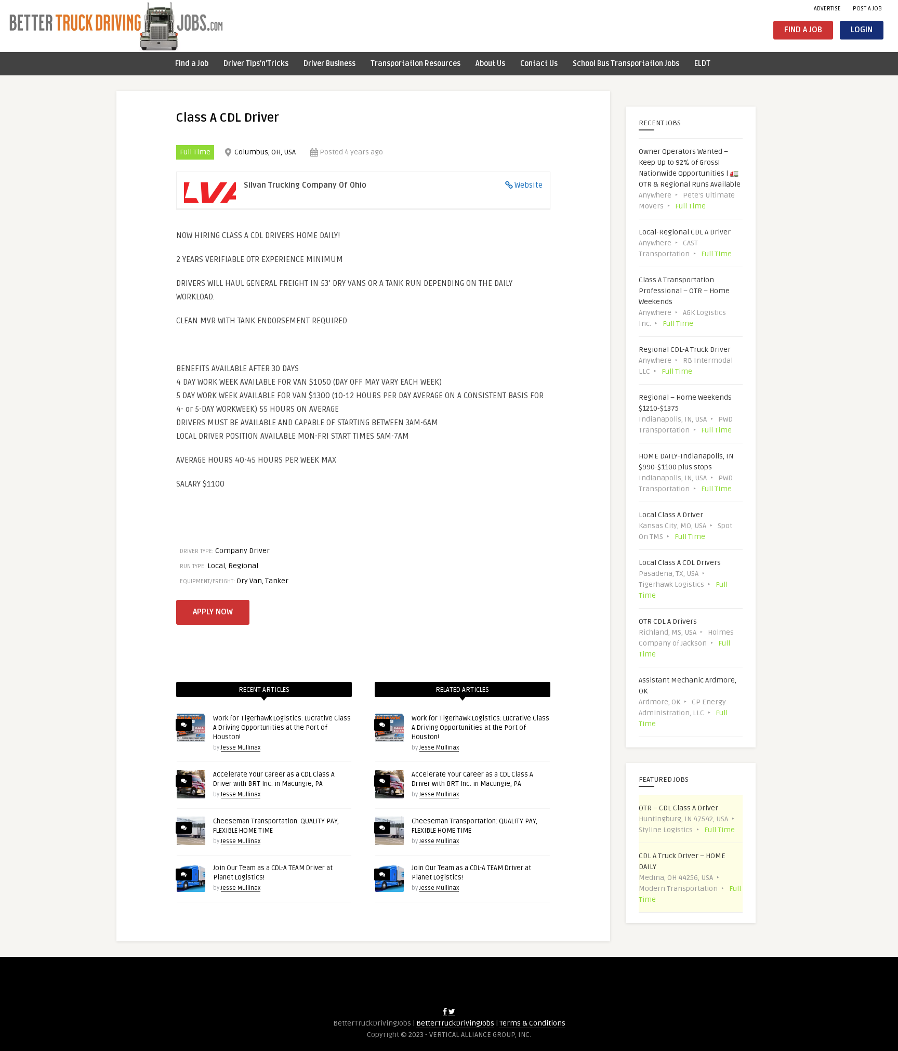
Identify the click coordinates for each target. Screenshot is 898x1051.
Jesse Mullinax (240, 747)
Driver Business (329, 63)
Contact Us (539, 63)
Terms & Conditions (532, 1023)
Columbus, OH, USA (265, 152)
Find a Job (803, 30)
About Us (490, 63)
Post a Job (867, 8)
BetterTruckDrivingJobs (455, 1023)
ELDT (702, 63)
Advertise (827, 8)
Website (528, 185)
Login (862, 30)
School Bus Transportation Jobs (626, 63)
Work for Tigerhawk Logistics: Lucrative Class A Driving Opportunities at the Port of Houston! (282, 727)
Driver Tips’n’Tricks (255, 63)
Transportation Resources (415, 63)
